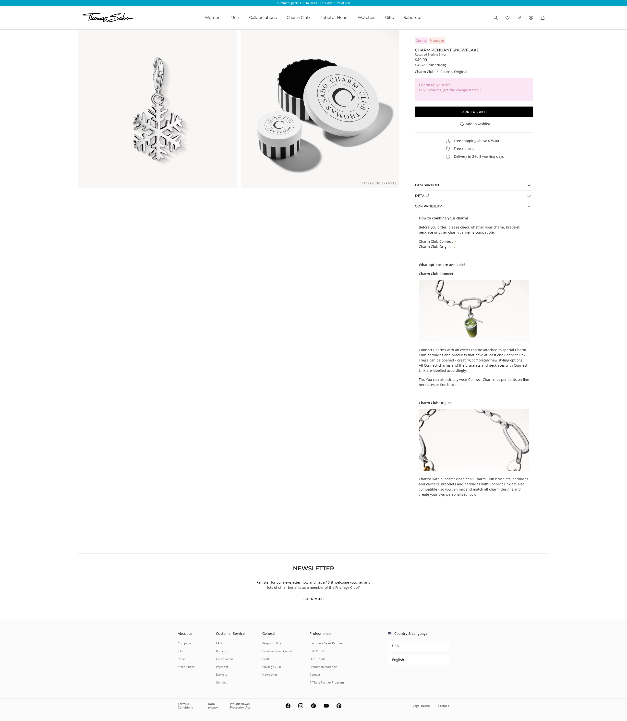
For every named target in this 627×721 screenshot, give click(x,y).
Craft (265, 659)
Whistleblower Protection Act (240, 705)
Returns (221, 651)
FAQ (219, 643)
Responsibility (271, 643)
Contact (221, 682)
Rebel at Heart (334, 17)
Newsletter (269, 675)
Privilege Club (271, 667)
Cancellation (224, 659)
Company (184, 643)
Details (422, 195)
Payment (222, 667)
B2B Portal (317, 651)
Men (234, 17)
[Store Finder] (519, 17)
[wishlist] (507, 17)
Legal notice (421, 706)
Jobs (180, 651)
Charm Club (298, 17)
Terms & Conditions (185, 705)
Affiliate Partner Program (327, 682)
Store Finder (186, 667)
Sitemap (443, 706)
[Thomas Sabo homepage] (107, 17)
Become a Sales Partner (326, 643)
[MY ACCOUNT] (531, 17)
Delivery (221, 675)
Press (181, 659)
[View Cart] (543, 17)
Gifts (389, 17)
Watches (366, 17)
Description (427, 185)
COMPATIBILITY (428, 206)
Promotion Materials (324, 667)
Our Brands (317, 659)
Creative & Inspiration (277, 651)
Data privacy (213, 705)
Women (213, 17)
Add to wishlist (478, 124)
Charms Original (453, 71)
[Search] (496, 17)
